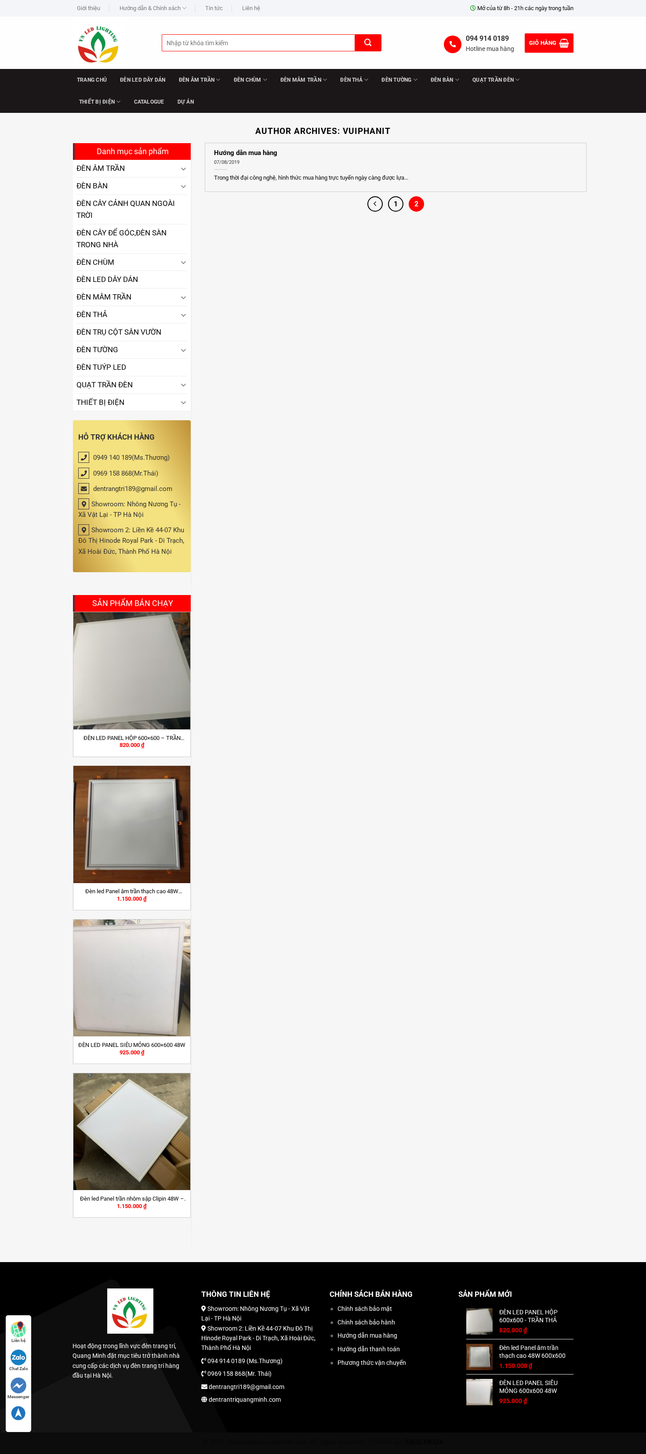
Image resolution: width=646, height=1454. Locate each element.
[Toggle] (183, 168)
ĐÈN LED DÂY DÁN (143, 80)
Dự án (186, 102)
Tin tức (214, 8)
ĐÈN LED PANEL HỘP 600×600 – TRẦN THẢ (132, 738)
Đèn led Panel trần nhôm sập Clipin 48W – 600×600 (132, 1198)
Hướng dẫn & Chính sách (150, 8)
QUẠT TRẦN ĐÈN (493, 80)
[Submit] (368, 43)
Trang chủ (92, 80)
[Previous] (375, 204)
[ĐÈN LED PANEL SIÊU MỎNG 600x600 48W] (131, 978)
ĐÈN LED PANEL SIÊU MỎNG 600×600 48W (131, 1045)
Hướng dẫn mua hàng (245, 153)
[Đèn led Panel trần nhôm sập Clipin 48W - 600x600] (131, 1131)
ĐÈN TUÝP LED (101, 367)
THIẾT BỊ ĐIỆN (97, 102)
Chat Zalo (18, 1368)
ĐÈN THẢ (351, 80)
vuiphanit (367, 131)
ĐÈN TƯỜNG (396, 80)
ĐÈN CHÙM (247, 80)
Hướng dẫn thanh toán (369, 1349)
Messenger (18, 1396)
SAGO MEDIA (424, 1442)
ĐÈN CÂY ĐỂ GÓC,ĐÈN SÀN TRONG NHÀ (121, 238)
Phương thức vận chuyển (372, 1362)
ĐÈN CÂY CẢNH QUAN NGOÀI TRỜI (125, 209)
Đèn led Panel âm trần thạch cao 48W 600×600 (131, 891)
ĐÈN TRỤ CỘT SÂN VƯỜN (118, 332)
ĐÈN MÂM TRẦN (300, 80)
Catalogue (149, 102)
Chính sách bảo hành (366, 1322)
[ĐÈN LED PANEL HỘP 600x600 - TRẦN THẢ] (131, 670)
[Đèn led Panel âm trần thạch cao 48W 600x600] (131, 824)
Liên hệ (251, 8)
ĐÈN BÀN (442, 80)
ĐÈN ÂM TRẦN (197, 80)
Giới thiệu (88, 8)
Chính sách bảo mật (365, 1308)
